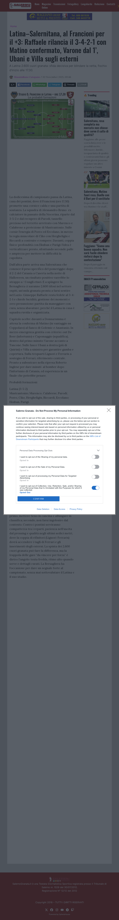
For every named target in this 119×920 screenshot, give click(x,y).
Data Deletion (43, 509)
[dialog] (59, 460)
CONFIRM (38, 499)
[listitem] (59, 450)
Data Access (59, 509)
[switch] (95, 457)
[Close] (109, 411)
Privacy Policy (76, 509)
